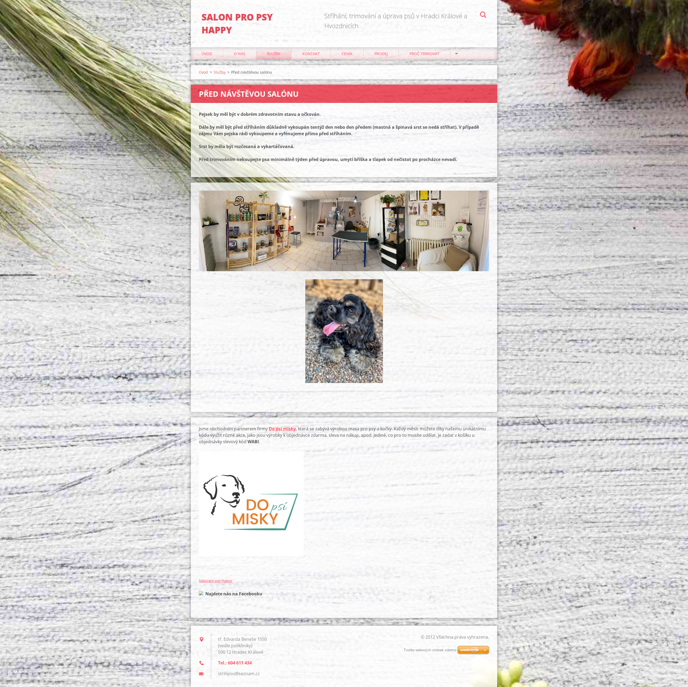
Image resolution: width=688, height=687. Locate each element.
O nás (239, 53)
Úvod (207, 53)
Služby (274, 53)
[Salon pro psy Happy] (201, 594)
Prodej (381, 53)
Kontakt (311, 53)
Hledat (483, 15)
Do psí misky (282, 429)
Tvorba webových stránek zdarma (430, 650)
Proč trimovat (424, 53)
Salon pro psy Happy (215, 580)
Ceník (347, 53)
